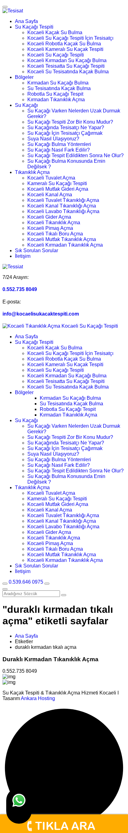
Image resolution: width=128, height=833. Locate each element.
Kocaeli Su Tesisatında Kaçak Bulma (68, 71)
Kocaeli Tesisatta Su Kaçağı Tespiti (66, 66)
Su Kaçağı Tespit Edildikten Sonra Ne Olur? (75, 155)
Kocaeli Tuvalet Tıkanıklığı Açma (63, 200)
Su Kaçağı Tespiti (34, 27)
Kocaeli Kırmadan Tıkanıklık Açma (65, 245)
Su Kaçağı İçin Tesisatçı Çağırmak (65, 133)
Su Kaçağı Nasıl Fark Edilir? (58, 149)
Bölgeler (24, 77)
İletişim (22, 256)
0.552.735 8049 (19, 289)
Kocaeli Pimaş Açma (50, 228)
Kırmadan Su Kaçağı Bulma (58, 82)
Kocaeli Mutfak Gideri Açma (57, 189)
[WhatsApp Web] (19, 806)
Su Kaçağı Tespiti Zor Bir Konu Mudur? (70, 122)
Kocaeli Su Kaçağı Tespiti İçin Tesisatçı (70, 38)
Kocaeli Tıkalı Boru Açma (55, 233)
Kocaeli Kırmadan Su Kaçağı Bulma (67, 60)
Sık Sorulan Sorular (36, 250)
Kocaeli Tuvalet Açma (51, 177)
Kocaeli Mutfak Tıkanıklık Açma (61, 239)
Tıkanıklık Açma (32, 172)
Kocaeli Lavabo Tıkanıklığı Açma (63, 211)
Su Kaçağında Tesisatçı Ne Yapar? (65, 127)
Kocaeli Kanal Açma (49, 194)
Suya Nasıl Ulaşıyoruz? (53, 138)
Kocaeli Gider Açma (49, 217)
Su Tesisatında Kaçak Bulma (59, 88)
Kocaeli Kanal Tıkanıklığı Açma (61, 205)
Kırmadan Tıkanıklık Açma (56, 99)
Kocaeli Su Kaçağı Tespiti (55, 54)
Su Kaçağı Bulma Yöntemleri (59, 144)
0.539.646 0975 (26, 582)
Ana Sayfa (26, 21)
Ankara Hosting (38, 698)
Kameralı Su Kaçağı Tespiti (57, 183)
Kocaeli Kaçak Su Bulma (54, 32)
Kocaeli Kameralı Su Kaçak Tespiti (65, 49)
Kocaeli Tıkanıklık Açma (53, 222)
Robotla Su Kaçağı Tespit (55, 94)
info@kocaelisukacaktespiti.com (40, 313)
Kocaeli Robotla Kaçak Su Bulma (64, 43)
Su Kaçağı (26, 105)
